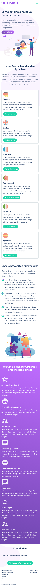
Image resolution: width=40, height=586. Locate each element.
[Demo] (14, 3)
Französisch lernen (11, 169)
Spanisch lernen (10, 255)
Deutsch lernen (10, 114)
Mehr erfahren (8, 32)
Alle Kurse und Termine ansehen (20, 563)
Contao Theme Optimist (8, 584)
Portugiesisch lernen (12, 198)
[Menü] (37, 2)
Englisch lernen (10, 140)
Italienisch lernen (10, 226)
